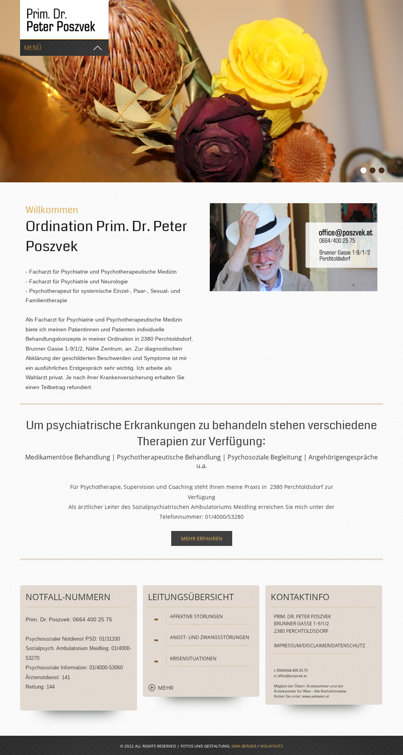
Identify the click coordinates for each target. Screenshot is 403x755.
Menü (32, 47)
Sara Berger (243, 746)
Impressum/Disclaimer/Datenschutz (319, 645)
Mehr (166, 687)
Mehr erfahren (201, 538)
